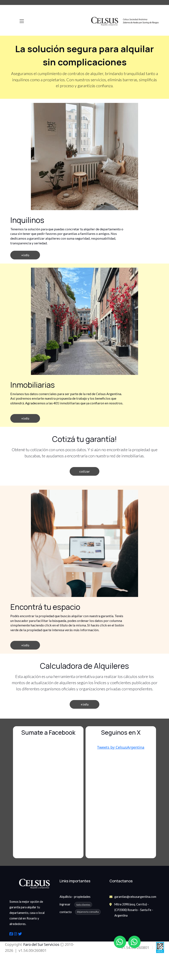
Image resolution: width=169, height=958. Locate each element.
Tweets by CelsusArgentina (120, 747)
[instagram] (15, 933)
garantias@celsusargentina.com (135, 896)
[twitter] (20, 933)
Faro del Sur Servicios (41, 944)
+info (85, 704)
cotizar (84, 471)
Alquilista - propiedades (75, 896)
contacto (66, 912)
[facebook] (11, 933)
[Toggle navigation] (22, 21)
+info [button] (25, 255)
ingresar (75, 904)
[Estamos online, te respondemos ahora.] (120, 942)
